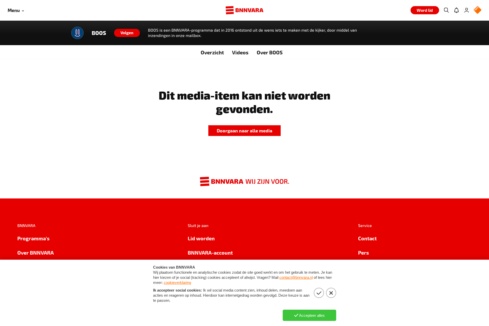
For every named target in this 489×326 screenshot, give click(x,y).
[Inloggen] (467, 10)
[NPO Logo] (477, 10)
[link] (244, 130)
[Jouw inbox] (456, 10)
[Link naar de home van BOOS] (77, 33)
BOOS (99, 33)
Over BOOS (270, 52)
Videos (240, 52)
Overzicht (212, 52)
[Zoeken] (446, 10)
